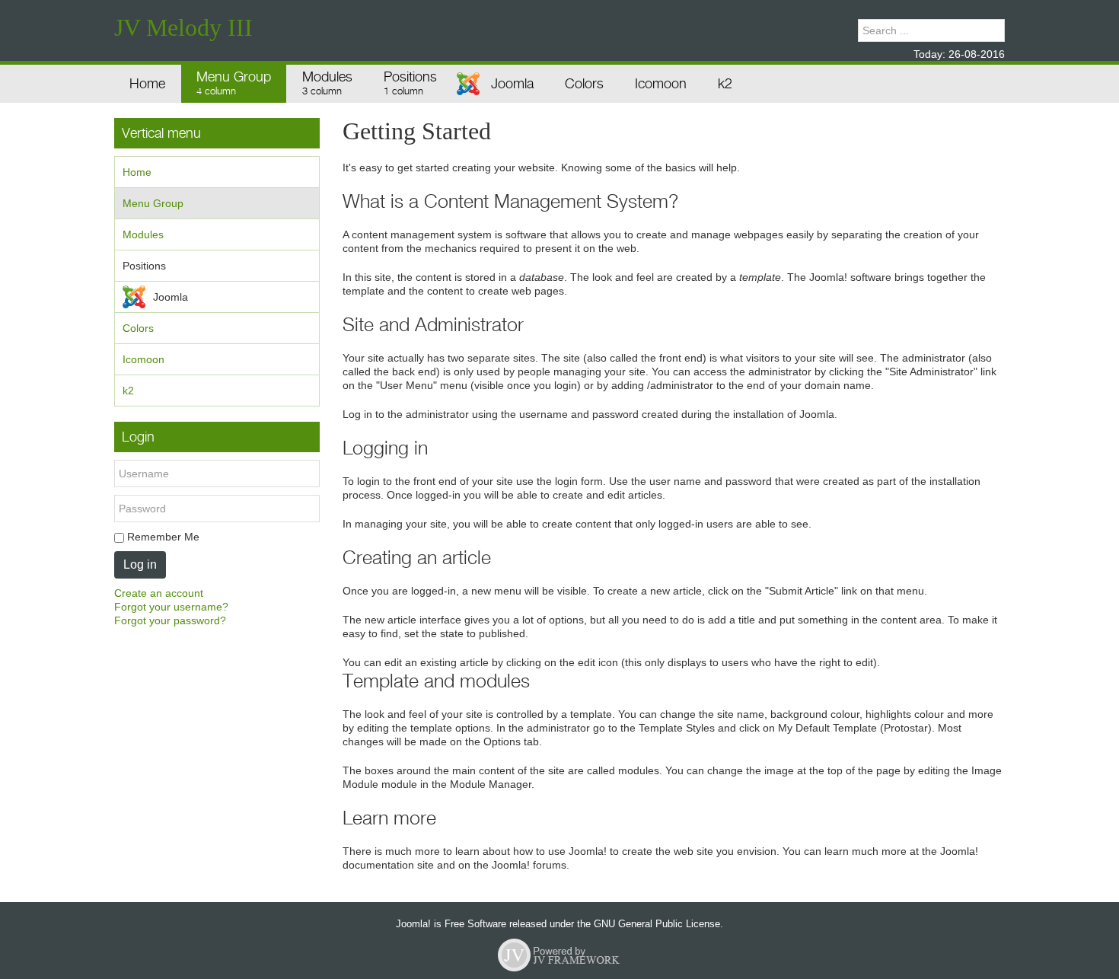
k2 (128, 390)
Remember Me (161, 537)
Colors (138, 328)
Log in (140, 564)
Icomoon (143, 359)
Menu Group (153, 203)
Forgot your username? (171, 607)
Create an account (158, 593)
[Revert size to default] (823, 30)
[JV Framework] (560, 954)
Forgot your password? (170, 620)
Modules (143, 234)
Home (137, 172)
